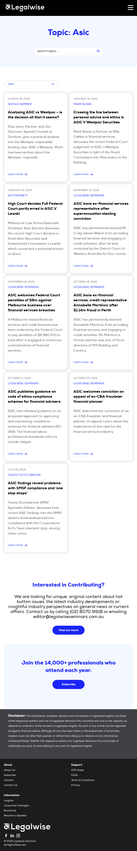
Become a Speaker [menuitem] (15, 816)
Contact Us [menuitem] (10, 785)
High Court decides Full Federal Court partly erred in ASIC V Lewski (35, 209)
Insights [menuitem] (8, 801)
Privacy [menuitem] (75, 785)
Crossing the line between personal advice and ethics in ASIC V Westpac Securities (98, 117)
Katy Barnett (18, 195)
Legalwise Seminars (88, 195)
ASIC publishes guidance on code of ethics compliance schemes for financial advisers (34, 397)
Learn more (15, 174)
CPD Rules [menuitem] (77, 770)
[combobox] (63, 51)
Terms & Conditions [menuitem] (82, 780)
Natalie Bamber (20, 104)
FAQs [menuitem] (74, 775)
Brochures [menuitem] (10, 811)
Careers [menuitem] (9, 780)
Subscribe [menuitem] (10, 775)
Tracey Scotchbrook (24, 475)
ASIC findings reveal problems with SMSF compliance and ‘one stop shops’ (35, 488)
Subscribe (68, 684)
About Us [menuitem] (9, 770)
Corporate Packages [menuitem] (16, 806)
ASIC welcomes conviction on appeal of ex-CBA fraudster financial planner (98, 397)
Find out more (68, 630)
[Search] (98, 51)
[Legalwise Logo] (25, 8)
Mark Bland (82, 104)
